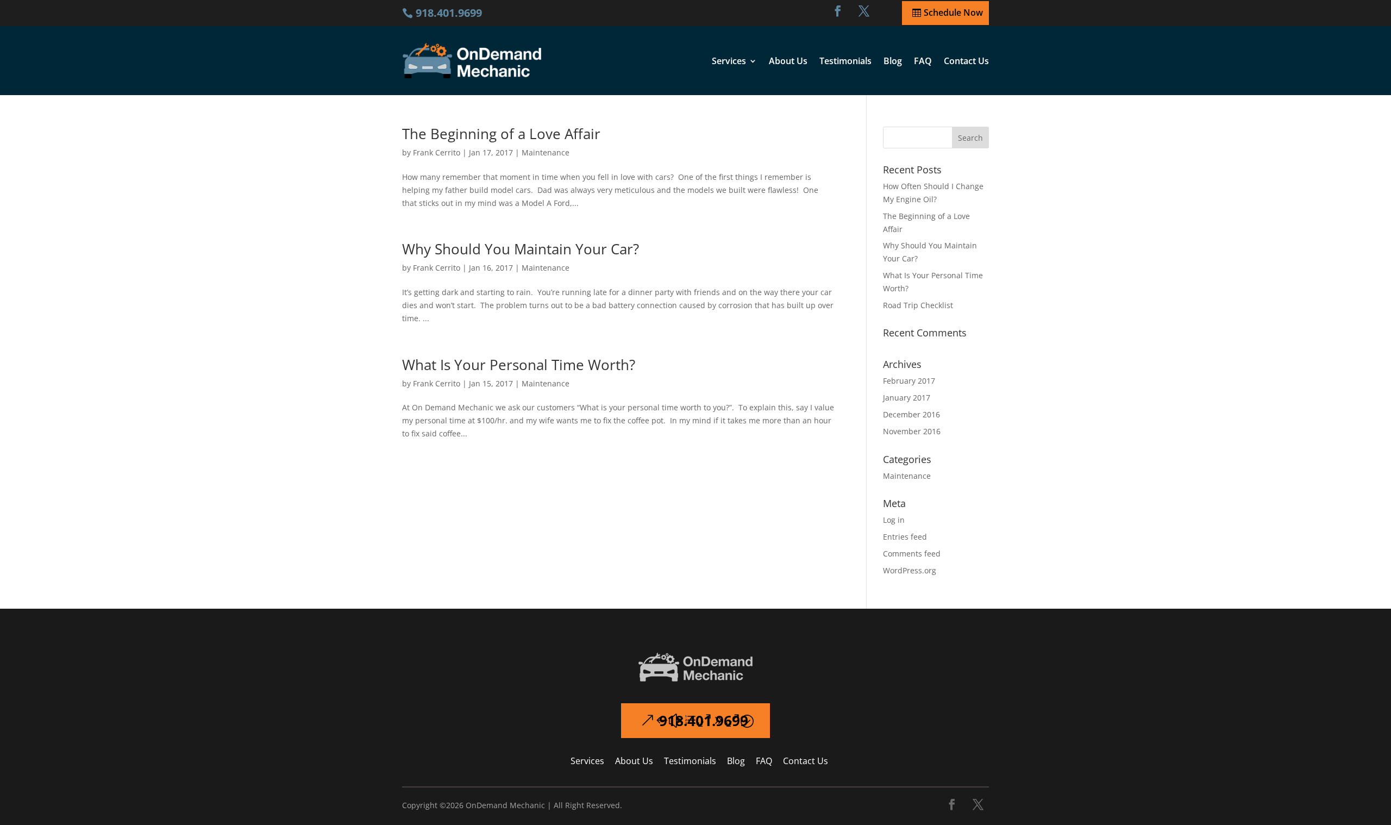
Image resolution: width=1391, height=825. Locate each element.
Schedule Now (953, 12)
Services (729, 61)
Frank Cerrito (436, 152)
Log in (894, 520)
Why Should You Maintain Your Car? (520, 249)
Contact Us (966, 61)
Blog (893, 61)
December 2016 (911, 414)
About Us (788, 61)
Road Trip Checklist (918, 305)
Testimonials (845, 61)
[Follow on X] (978, 804)
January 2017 (906, 397)
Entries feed (905, 537)
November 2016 (912, 431)
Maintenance (545, 152)
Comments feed (912, 553)
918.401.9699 (703, 720)
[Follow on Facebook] (838, 11)
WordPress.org (909, 570)
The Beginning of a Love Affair (501, 133)
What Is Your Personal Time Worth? (518, 364)
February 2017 (909, 381)
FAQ (923, 61)
